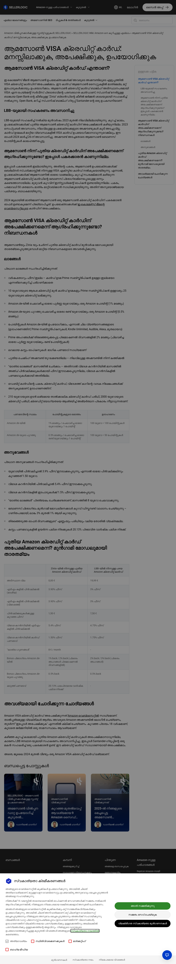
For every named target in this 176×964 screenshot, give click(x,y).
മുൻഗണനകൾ (59, 960)
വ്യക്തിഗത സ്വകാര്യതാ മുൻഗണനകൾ (142, 923)
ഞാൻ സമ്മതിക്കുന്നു (143, 905)
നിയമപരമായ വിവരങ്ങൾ (112, 959)
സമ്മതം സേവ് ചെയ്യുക (142, 914)
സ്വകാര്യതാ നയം (83, 959)
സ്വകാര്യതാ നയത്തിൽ (85, 930)
